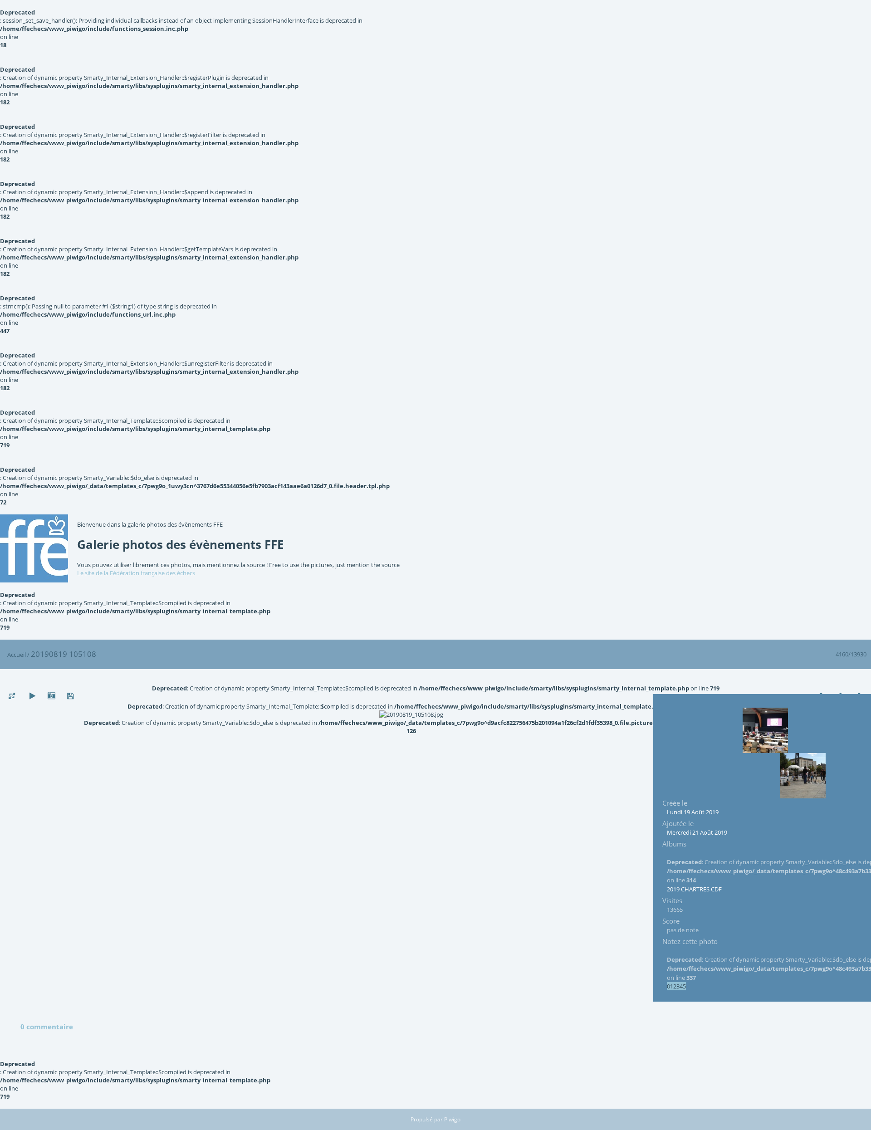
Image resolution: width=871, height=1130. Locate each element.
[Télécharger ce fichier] (70, 696)
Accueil (16, 655)
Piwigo (452, 1119)
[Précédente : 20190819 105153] (765, 730)
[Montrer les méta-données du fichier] (51, 696)
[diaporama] (32, 696)
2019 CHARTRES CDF (694, 889)
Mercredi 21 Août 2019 (697, 832)
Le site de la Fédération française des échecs (136, 573)
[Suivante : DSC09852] (803, 775)
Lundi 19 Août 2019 (693, 812)
